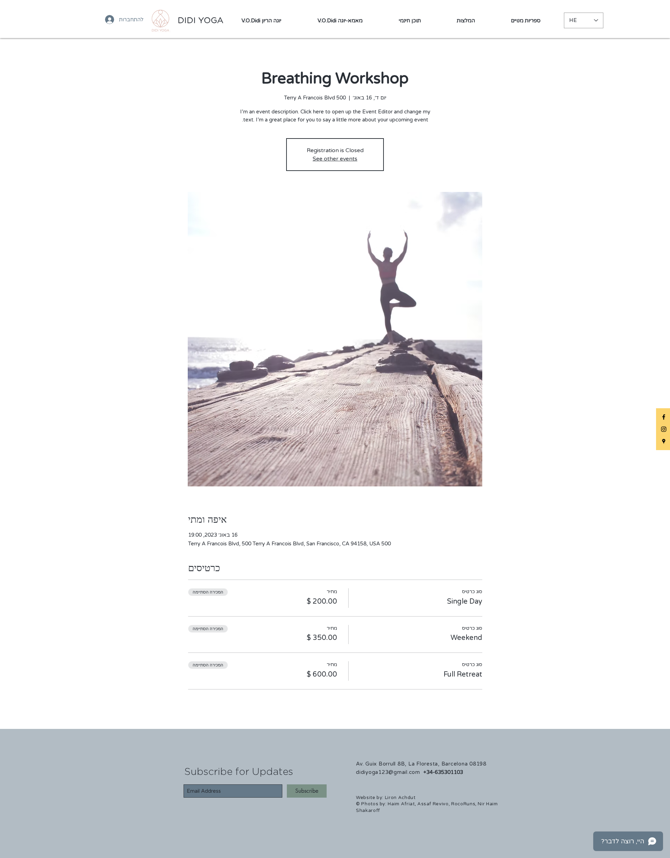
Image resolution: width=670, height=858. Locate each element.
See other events (335, 158)
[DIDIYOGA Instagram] (663, 429)
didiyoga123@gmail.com (388, 772)
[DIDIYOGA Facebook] (663, 416)
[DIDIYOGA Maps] (663, 441)
